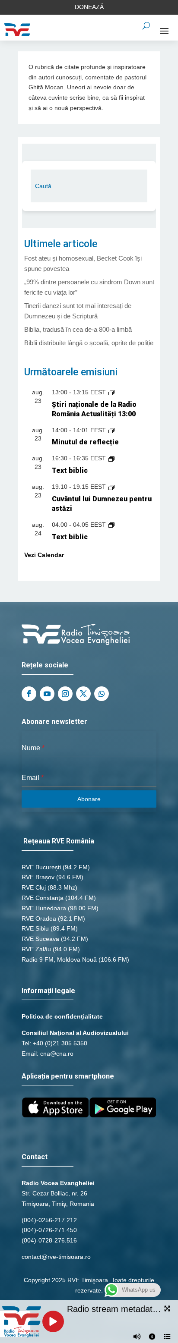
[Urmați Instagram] (65, 693)
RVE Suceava (40, 938)
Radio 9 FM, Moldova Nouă (59, 959)
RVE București (41, 867)
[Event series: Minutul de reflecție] (111, 430)
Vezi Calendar (44, 554)
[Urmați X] (83, 693)
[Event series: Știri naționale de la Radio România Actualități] (111, 392)
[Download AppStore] (55, 1115)
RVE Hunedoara (44, 908)
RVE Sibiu (35, 928)
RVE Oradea (39, 918)
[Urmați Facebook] (29, 693)
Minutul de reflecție (85, 442)
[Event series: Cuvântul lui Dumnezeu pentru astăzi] (111, 486)
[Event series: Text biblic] (111, 458)
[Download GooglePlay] (122, 1115)
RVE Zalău (36, 949)
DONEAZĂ (89, 6)
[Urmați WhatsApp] (101, 693)
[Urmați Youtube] (47, 693)
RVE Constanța (43, 897)
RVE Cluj (34, 887)
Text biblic (70, 470)
